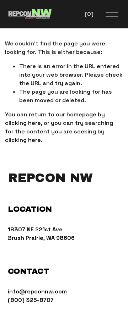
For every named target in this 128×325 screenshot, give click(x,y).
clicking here (23, 123)
